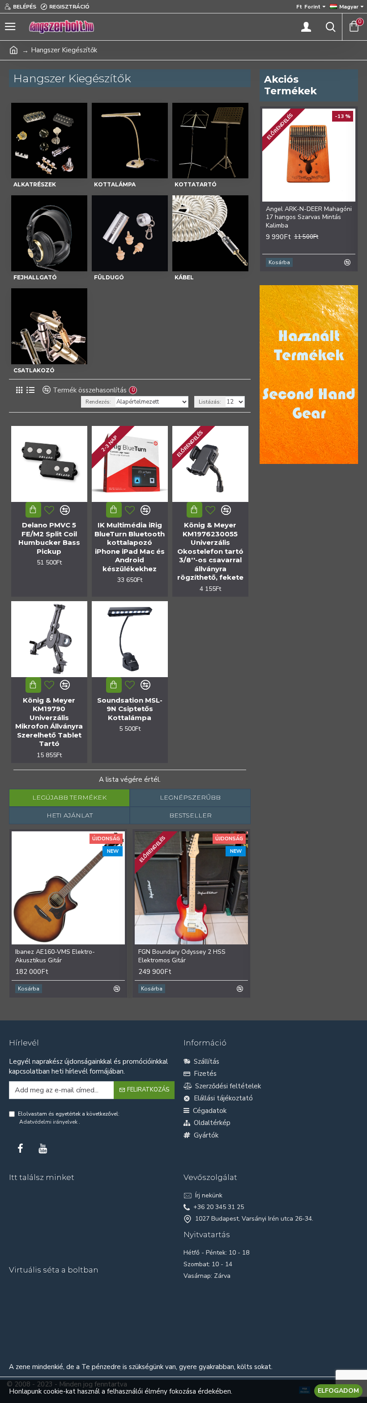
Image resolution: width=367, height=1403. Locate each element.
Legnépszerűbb (190, 797)
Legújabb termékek (69, 797)
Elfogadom (338, 1390)
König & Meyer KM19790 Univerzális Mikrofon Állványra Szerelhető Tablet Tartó (49, 722)
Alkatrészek (34, 184)
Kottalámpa (115, 184)
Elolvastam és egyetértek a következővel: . (68, 1117)
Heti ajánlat (70, 815)
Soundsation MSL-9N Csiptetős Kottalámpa (129, 709)
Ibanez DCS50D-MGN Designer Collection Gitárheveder (195, 956)
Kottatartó (196, 184)
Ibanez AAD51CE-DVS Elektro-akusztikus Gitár (72, 956)
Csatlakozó (34, 370)
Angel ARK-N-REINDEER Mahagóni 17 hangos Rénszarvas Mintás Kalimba (305, 217)
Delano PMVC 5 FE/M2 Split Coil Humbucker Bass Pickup (49, 538)
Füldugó (109, 277)
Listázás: (210, 401)
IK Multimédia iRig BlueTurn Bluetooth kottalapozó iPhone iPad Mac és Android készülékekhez (129, 547)
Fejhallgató (35, 277)
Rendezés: (98, 401)
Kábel (184, 277)
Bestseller (190, 815)
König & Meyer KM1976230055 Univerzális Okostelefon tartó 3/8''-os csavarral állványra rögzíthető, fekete (210, 551)
